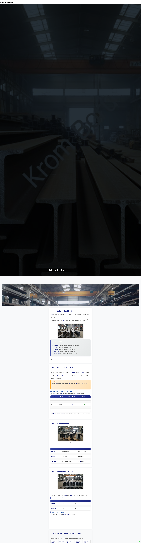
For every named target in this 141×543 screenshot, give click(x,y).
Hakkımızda (121, 2)
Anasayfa (116, 2)
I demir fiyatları (55, 413)
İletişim (139, 2)
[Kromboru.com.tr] (6, 2)
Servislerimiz (126, 2)
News (136, 2)
